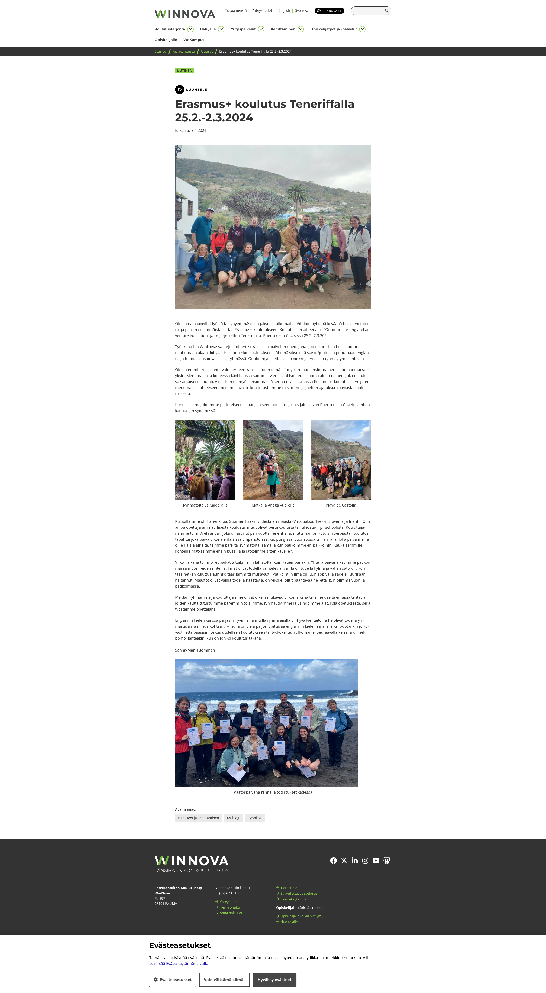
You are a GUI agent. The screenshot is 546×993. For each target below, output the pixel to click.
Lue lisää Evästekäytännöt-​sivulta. (179, 963)
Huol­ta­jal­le (289, 921)
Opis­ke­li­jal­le (166, 40)
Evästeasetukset (176, 979)
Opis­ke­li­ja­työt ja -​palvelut (333, 29)
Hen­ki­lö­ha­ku (230, 907)
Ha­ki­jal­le (208, 29)
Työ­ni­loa (255, 818)
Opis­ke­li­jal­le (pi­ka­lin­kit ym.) (301, 916)
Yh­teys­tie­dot (262, 10)
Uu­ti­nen (184, 70)
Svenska (301, 10)
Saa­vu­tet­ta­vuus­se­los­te (298, 893)
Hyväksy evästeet (275, 979)
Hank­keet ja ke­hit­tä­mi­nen (198, 818)
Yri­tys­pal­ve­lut (243, 29)
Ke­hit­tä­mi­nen (283, 29)
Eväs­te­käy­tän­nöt (293, 899)
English (284, 10)
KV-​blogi (233, 818)
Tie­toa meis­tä (236, 10)
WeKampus (193, 40)
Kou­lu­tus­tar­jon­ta (170, 29)
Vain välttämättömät (224, 979)
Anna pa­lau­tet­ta (232, 912)
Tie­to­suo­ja (288, 888)
